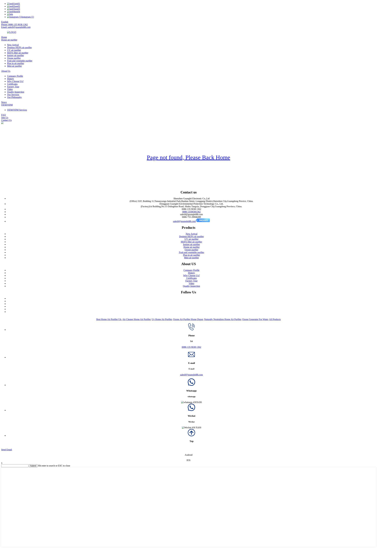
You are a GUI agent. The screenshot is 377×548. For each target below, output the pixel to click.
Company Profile (15, 76)
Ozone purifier (14, 58)
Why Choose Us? (15, 81)
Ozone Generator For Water (255, 319)
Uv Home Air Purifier (162, 319)
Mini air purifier (14, 66)
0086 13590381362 (191, 211)
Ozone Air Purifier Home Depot (188, 319)
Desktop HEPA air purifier (19, 47)
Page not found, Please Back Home (188, 157)
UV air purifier (14, 50)
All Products (275, 319)
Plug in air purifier (15, 63)
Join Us (4, 117)
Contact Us (6, 120)
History (10, 78)
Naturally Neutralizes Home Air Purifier (222, 319)
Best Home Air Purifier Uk (108, 319)
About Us (5, 71)
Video (10, 89)
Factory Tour (13, 86)
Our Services (13, 94)
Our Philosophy (14, 97)
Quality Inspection (15, 92)
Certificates (12, 84)
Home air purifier (9, 40)
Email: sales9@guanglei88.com (15, 27)
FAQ (3, 115)
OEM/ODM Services (17, 110)
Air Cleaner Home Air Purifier (136, 319)
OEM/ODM (7, 105)
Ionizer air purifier (15, 55)
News (4, 102)
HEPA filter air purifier (17, 53)
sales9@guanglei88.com (184, 221)
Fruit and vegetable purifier (19, 60)
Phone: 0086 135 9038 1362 (14, 24)
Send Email (6, 449)
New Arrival (13, 45)
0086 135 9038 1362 (191, 347)
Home (4, 37)
